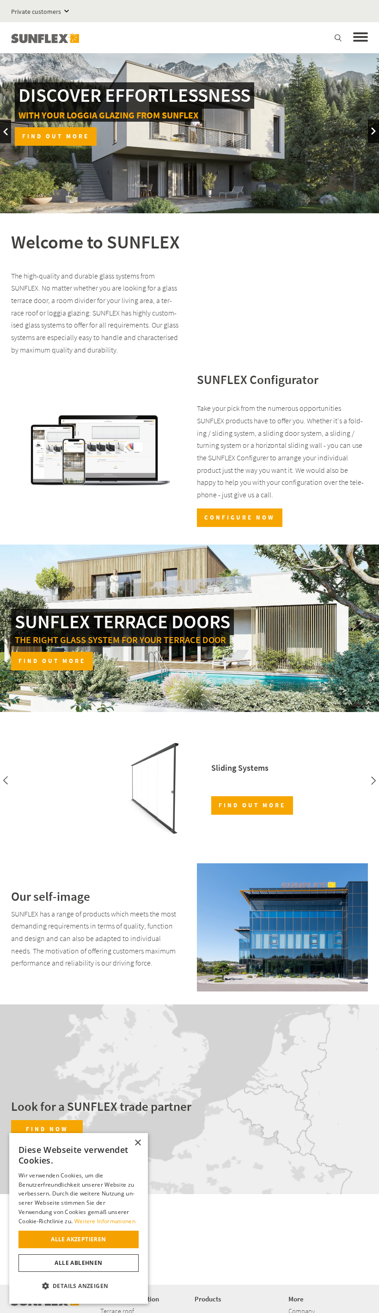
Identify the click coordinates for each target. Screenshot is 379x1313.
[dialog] (78, 1218)
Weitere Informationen (104, 1221)
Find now (47, 1129)
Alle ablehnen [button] (78, 1263)
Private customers (36, 11)
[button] (78, 1286)
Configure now (239, 517)
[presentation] (5, 131)
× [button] (137, 1143)
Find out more (52, 661)
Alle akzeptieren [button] (78, 1239)
